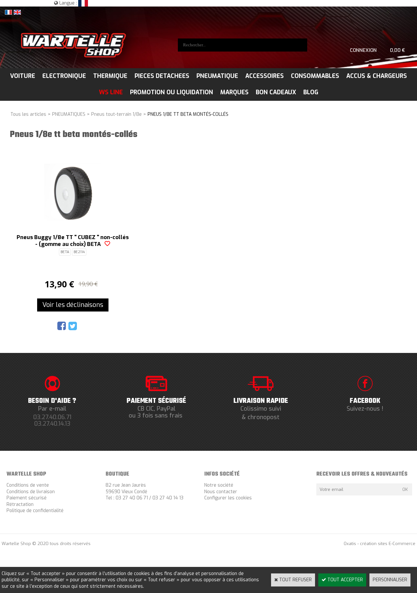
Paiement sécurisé (27, 498)
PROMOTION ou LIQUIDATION (171, 92)
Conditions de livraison (31, 492)
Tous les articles (28, 114)
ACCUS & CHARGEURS (376, 76)
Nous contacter (220, 492)
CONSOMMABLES (315, 76)
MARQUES (234, 92)
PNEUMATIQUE (217, 76)
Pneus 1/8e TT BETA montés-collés (188, 114)
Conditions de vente (28, 485)
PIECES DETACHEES (162, 76)
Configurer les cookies (228, 498)
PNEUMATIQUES (68, 114)
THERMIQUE (110, 76)
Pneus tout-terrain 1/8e (116, 114)
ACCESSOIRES (264, 76)
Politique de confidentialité (35, 511)
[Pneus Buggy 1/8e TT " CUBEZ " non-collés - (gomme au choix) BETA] (72, 219)
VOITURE (22, 76)
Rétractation (20, 504)
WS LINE (111, 92)
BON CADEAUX (276, 92)
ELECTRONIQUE (64, 76)
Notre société (218, 485)
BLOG (310, 92)
